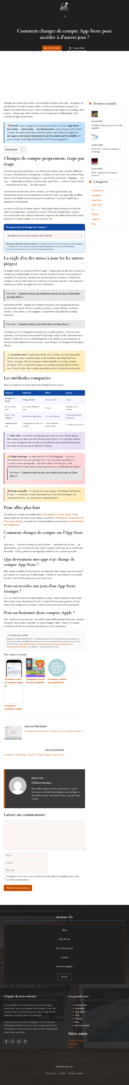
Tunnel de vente (76, 1040)
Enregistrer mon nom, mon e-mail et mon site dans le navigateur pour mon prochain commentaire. (43, 878)
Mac (93, 224)
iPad (77, 1015)
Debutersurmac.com (64, 1066)
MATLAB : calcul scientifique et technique (106, 150)
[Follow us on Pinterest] (25, 1041)
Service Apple (82, 1025)
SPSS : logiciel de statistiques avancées (104, 174)
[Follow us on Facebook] (6, 1041)
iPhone (94, 214)
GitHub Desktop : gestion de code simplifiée (106, 126)
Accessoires (97, 190)
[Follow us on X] (12, 1041)
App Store (54, 48)
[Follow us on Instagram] (18, 1041)
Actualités (96, 195)
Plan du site (64, 939)
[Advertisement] (64, 70)
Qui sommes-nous (64, 948)
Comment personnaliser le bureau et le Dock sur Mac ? (54, 731)
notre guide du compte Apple (56, 514)
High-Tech (96, 204)
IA (92, 209)
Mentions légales (64, 966)
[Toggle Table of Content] (21, 149)
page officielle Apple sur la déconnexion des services (38, 644)
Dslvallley (72, 1043)
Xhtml (71, 1047)
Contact (64, 957)
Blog (64, 930)
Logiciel (95, 219)
